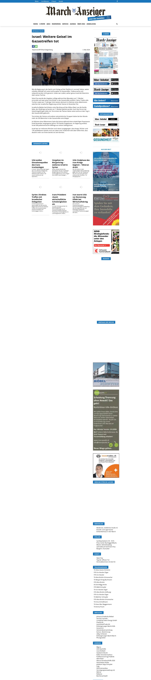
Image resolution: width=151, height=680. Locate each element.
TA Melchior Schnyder (101, 597)
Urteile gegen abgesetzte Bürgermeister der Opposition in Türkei (105, 171)
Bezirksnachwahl (101, 676)
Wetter (37, 1)
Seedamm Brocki (102, 653)
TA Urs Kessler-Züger (101, 590)
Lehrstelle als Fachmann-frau (106, 547)
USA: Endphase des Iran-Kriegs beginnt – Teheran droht (81, 163)
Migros (98, 647)
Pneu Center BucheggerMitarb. (106, 543)
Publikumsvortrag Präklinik (105, 657)
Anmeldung (91, 24)
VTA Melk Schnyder (100, 587)
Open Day (99, 558)
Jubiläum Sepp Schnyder (104, 664)
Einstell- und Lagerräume (104, 530)
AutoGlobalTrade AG (103, 624)
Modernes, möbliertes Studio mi (107, 528)
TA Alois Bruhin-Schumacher (103, 577)
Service (65, 24)
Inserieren (56, 24)
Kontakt (61, 1)
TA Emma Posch (99, 607)
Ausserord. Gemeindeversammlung (104, 629)
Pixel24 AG (99, 622)
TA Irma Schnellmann (101, 602)
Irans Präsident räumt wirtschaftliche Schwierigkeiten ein (59, 199)
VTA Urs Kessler (99, 575)
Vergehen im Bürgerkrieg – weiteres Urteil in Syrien (60, 163)
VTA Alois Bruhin (99, 582)
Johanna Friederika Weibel (105, 617)
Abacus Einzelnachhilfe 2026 (105, 660)
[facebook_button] (117, 1)
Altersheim (100, 659)
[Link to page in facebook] (33, 46)
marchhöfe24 (100, 651)
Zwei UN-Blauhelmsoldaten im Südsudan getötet (104, 185)
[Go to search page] (117, 23)
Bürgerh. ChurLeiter (103, 549)
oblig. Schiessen (101, 634)
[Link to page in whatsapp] (36, 46)
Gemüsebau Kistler (102, 662)
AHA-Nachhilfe (101, 649)
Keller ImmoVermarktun (104, 655)
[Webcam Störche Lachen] (106, 511)
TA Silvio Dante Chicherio (102, 570)
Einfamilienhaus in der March (106, 532)
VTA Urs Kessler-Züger (101, 572)
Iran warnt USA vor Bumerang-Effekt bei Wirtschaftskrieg (80, 198)
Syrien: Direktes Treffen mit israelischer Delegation (39, 198)
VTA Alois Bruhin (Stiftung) (102, 592)
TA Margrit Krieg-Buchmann (103, 580)
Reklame (99, 674)
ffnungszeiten (101, 638)
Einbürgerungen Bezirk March (106, 636)
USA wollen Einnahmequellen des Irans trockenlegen (40, 163)
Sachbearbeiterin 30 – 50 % (105, 541)
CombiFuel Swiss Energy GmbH (106, 620)
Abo (48, 24)
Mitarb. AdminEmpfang (104, 545)
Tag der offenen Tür (103, 560)
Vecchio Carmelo (102, 618)
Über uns (80, 24)
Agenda (73, 24)
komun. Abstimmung (103, 632)
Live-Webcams (45, 1)
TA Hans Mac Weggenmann (103, 604)
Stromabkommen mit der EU (105, 562)
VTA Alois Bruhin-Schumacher (103, 599)
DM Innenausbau (102, 668)
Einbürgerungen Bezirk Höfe (105, 626)
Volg (97, 666)
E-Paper (54, 1)
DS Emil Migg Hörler (100, 585)
